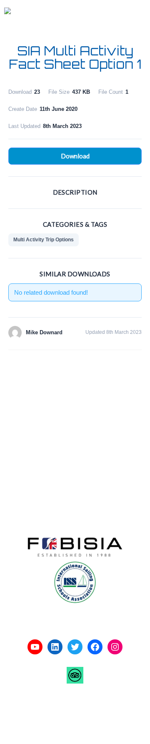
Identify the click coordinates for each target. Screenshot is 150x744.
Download (75, 156)
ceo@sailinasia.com (42, 475)
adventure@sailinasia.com (51, 443)
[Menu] (135, 11)
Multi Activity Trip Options (43, 240)
